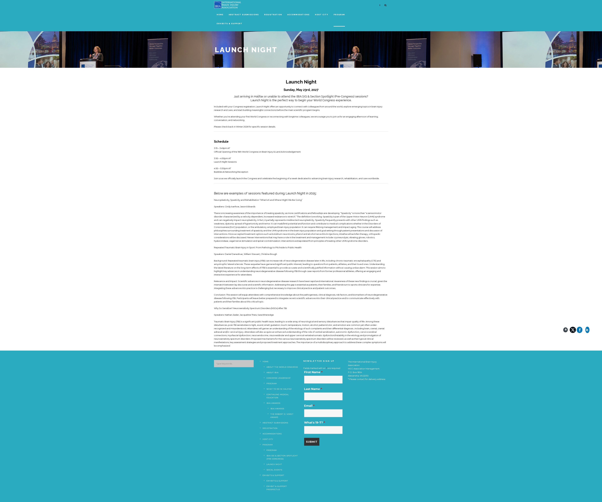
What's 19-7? (314, 422)
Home (220, 15)
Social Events (274, 470)
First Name (313, 372)
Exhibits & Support (229, 24)
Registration (273, 15)
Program (339, 15)
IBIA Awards (273, 403)
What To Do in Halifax (279, 389)
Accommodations (298, 15)
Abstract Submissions (244, 15)
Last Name (313, 389)
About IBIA (273, 372)
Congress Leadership (279, 378)
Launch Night (274, 464)
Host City (321, 15)
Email (309, 406)
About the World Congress (282, 367)
